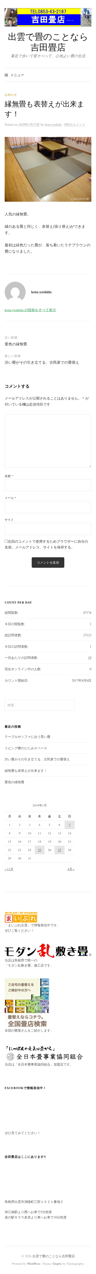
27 (59, 850)
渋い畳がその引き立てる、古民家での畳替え (42, 362)
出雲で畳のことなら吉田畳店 (48, 41)
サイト (9, 520)
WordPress (33, 1263)
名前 (9, 476)
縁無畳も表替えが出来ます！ (26, 770)
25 (39, 850)
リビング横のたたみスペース (26, 748)
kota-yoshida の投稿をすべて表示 (30, 310)
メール (10, 498)
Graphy (57, 1263)
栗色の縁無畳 (16, 343)
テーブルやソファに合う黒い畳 (27, 736)
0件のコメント (75, 124)
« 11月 (9, 869)
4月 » (71, 869)
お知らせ (11, 94)
